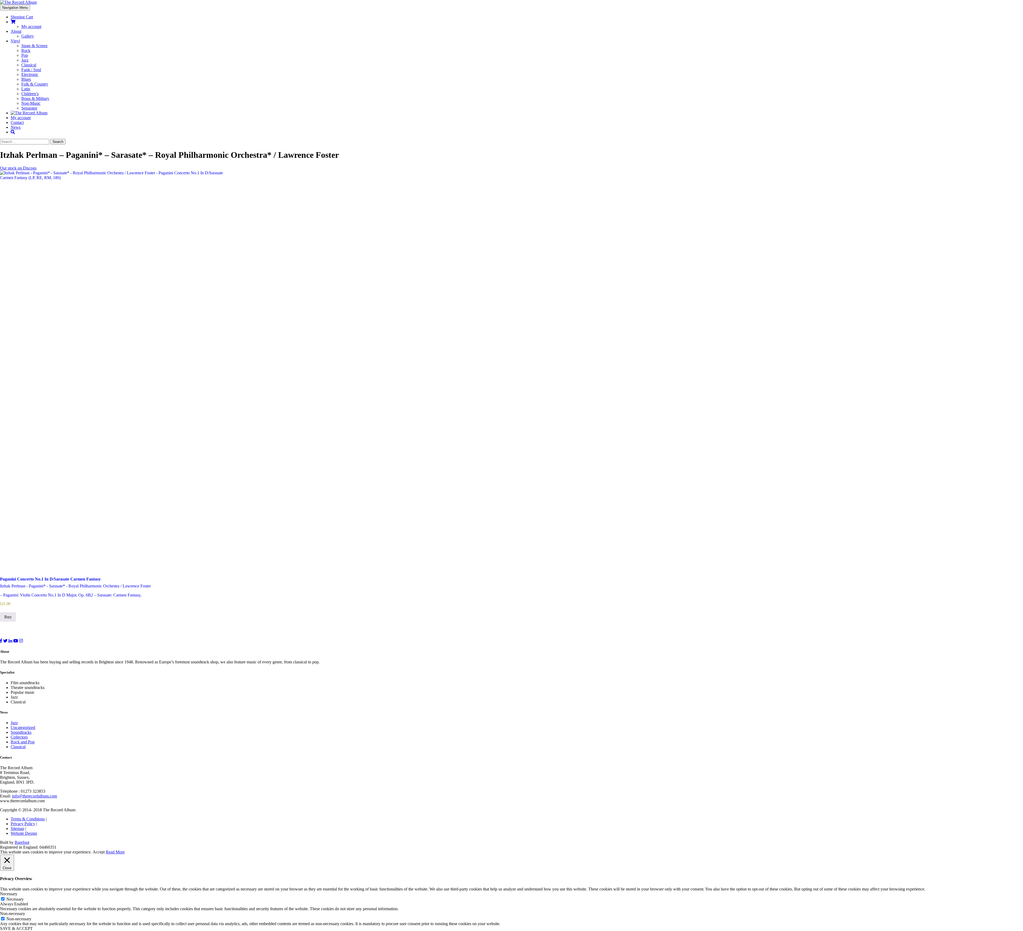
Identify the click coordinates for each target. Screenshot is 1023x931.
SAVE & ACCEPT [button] (16, 928)
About (16, 31)
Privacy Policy (23, 823)
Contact (17, 122)
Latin (25, 89)
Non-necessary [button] (12, 913)
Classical (28, 65)
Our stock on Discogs (18, 168)
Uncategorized (23, 727)
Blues (26, 79)
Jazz (25, 60)
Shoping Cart (22, 17)
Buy (8, 617)
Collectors (19, 737)
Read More (115, 852)
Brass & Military (35, 98)
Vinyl (15, 41)
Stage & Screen (34, 45)
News (16, 127)
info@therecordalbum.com (34, 796)
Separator (29, 108)
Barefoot (22, 842)
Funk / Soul (31, 69)
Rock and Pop (23, 742)
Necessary (15, 899)
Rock (25, 50)
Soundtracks (21, 732)
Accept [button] (99, 852)
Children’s (30, 93)
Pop (24, 55)
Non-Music (30, 103)
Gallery (27, 36)
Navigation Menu (15, 8)
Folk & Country (34, 84)
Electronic (29, 74)
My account (31, 26)
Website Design (24, 833)
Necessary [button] (8, 894)
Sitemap (17, 828)
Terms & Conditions (28, 819)
